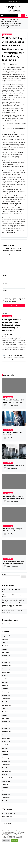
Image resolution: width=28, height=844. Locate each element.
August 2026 (6, 636)
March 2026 (5, 652)
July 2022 (5, 784)
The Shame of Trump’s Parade (13, 465)
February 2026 (6, 655)
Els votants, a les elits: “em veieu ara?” (12, 434)
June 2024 (5, 708)
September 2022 (7, 778)
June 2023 (5, 748)
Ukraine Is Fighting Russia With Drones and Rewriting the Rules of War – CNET (13, 401)
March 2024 (5, 718)
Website (5, 290)
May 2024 (5, 712)
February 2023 (6, 761)
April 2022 (5, 787)
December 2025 (6, 662)
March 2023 (5, 758)
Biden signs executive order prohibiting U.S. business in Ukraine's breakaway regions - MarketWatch (11, 325)
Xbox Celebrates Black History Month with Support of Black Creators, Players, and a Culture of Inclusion (13, 563)
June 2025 (5, 682)
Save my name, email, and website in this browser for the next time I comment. (15, 299)
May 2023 (5, 751)
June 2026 (5, 642)
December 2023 (6, 728)
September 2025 (7, 672)
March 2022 (5, 791)
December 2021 (6, 801)
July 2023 (5, 745)
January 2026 (6, 659)
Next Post (5, 313)
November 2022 (6, 771)
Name (5, 275)
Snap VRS (14, 7)
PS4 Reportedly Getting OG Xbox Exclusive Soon (12, 530)
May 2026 (5, 646)
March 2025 (5, 692)
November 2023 (6, 731)
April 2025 (5, 688)
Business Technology (8, 813)
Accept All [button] (14, 840)
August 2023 (6, 741)
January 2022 (6, 797)
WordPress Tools (7, 823)
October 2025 (6, 669)
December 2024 (6, 702)
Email (5, 283)
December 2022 (6, 768)
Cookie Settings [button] (6, 840)
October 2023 (6, 735)
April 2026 (5, 649)
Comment (6, 255)
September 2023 (7, 738)
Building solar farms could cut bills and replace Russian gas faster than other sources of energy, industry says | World (13, 497)
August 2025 (6, 675)
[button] (19, 15)
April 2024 (5, 715)
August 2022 (6, 781)
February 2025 (6, 695)
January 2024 (6, 725)
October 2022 (6, 774)
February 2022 (6, 794)
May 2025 (5, 685)
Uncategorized (6, 820)
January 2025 (6, 698)
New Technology (7, 34)
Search (4, 574)
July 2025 (5, 679)
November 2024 (6, 705)
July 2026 (5, 639)
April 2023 (5, 754)
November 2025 (6, 665)
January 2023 (6, 764)
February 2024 (6, 721)
